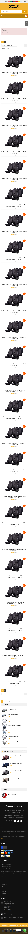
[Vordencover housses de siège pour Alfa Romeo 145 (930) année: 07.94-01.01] (14, 61)
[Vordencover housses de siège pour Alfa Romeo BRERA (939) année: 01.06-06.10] (14, 512)
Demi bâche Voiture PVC (13, 714)
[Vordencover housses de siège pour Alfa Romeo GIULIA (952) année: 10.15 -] (14, 538)
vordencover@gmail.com (9, 915)
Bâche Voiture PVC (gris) (13, 730)
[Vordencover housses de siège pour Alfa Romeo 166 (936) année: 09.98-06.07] (14, 300)
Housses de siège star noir (19, 763)
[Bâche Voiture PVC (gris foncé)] (4, 726)
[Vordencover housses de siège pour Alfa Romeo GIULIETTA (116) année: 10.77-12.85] (14, 565)
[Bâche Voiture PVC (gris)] (4, 732)
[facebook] (14, 821)
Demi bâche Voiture (12, 709)
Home (2, 21)
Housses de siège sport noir (19, 770)
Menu (4, 16)
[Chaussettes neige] (4, 795)
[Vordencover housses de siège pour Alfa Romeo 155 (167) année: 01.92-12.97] (14, 141)
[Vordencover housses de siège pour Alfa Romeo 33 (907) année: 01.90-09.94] (14, 353)
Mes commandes (5, 886)
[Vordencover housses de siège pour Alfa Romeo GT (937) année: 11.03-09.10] (14, 644)
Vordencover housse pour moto (15, 741)
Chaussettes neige (12, 794)
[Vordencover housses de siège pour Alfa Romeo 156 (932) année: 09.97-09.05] (14, 167)
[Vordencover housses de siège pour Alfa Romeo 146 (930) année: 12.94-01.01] (14, 88)
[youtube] (21, 821)
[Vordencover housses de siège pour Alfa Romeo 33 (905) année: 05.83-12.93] (14, 326)
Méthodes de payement (6, 866)
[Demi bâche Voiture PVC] (4, 715)
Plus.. (2, 838)
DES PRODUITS (8, 21)
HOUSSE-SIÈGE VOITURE (18, 21)
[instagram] (18, 821)
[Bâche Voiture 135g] (4, 721)
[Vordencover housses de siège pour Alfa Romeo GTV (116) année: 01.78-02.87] (14, 671)
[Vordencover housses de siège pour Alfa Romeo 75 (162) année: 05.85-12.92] (14, 432)
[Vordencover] (14, 6)
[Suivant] (7, 701)
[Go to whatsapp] (25, 930)
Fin (9, 701)
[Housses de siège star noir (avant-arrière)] (8, 765)
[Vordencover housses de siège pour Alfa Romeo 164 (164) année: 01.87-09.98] (14, 273)
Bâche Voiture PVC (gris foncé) (14, 725)
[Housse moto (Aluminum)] (4, 737)
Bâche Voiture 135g (12, 720)
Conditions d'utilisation (6, 869)
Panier (3, 889)
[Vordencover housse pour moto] (4, 742)
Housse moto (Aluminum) (13, 736)
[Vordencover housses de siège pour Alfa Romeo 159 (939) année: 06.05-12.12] (14, 220)
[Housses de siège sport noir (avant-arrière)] (8, 772)
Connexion (4, 891)
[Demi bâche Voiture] (4, 710)
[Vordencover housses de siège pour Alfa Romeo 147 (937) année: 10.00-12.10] (14, 114)
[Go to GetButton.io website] (25, 932)
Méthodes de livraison (6, 864)
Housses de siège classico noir (20, 755)
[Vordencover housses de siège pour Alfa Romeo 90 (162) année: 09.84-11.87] (14, 459)
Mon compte (4, 884)
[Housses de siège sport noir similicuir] (8, 780)
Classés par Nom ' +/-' (10, 45)
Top (26, 24)
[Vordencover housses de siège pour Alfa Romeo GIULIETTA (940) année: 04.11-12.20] (14, 618)
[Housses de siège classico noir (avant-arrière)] (8, 757)
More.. (14, 931)
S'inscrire (4, 893)
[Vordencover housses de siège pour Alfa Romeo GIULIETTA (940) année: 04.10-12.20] (14, 591)
